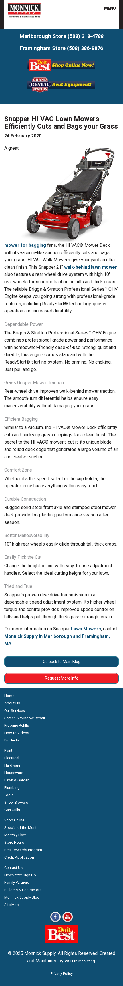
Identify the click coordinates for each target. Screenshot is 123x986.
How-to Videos (16, 733)
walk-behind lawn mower (90, 267)
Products (11, 740)
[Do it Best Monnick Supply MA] (61, 941)
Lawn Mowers (86, 629)
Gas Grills (12, 810)
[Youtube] (67, 922)
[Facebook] (55, 922)
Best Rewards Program (23, 850)
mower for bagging (25, 245)
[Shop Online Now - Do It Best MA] (62, 72)
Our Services (14, 710)
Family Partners (16, 882)
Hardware (12, 765)
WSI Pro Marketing (80, 961)
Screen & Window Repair (24, 718)
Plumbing (12, 787)
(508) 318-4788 (86, 36)
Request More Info (61, 678)
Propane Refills (16, 725)
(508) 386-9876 (85, 48)
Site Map (11, 905)
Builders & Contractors (22, 890)
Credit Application (19, 857)
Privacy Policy (62, 973)
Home (9, 696)
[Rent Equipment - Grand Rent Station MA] (62, 92)
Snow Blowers (16, 802)
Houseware (13, 773)
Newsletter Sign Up (20, 875)
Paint (8, 750)
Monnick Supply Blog (21, 897)
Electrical (11, 758)
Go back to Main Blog (61, 661)
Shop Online (14, 820)
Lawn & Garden (16, 780)
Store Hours (14, 842)
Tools (8, 795)
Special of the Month (21, 827)
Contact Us (13, 867)
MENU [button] (106, 8)
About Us (12, 703)
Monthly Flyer (15, 835)
